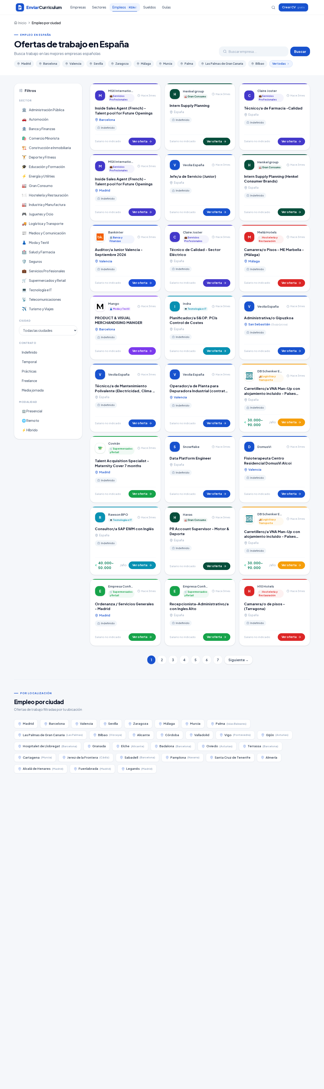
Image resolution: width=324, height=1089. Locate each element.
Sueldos (149, 7)
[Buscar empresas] (273, 7)
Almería (271, 757)
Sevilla (98, 63)
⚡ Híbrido (30, 430)
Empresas (78, 7)
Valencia (75, 63)
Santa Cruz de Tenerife (232, 757)
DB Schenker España (270, 371)
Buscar (300, 51)
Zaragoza (122, 63)
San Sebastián (267, 324)
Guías (166, 7)
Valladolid (201, 735)
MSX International (121, 91)
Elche (132, 746)
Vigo (237, 735)
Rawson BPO (118, 514)
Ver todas (279, 63)
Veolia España (193, 165)
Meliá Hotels (267, 232)
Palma (189, 63)
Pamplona (184, 757)
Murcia (167, 63)
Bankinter (115, 232)
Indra (187, 303)
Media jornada (33, 390)
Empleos (124, 7)
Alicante (143, 735)
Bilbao (259, 63)
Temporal (29, 362)
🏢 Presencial (32, 411)
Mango (113, 303)
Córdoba (172, 735)
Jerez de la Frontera (88, 757)
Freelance (29, 380)
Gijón (277, 735)
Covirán (114, 443)
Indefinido (29, 352)
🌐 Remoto (30, 420)
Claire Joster (267, 91)
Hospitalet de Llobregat (50, 746)
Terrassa (263, 746)
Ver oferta (139, 141)
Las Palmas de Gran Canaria (224, 63)
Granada (99, 746)
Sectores (99, 7)
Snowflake (191, 447)
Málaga (146, 63)
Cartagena (37, 757)
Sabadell (140, 757)
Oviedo (219, 746)
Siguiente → (238, 660)
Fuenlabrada (95, 768)
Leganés (139, 768)
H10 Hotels (265, 586)
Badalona (175, 746)
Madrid (26, 63)
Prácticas (29, 371)
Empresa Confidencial (121, 586)
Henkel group (193, 91)
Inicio (22, 23)
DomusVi (264, 447)
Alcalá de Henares (43, 768)
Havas (187, 514)
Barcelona (50, 63)
